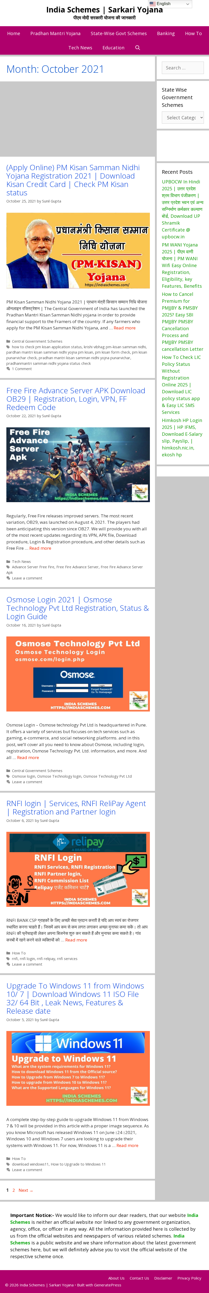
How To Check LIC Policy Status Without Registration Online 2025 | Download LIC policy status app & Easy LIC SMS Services (181, 384)
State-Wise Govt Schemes (119, 33)
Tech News (80, 48)
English (163, 4)
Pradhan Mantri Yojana (55, 33)
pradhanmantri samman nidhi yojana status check (48, 363)
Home (13, 33)
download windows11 (30, 1164)
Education (113, 48)
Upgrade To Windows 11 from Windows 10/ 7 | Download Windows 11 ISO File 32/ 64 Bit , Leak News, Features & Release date (75, 998)
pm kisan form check (112, 352)
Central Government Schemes (37, 341)
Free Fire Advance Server (77, 566)
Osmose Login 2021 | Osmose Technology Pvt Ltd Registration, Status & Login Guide (77, 607)
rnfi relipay (46, 958)
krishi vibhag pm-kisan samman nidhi (115, 346)
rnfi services (67, 958)
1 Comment (22, 368)
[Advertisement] (77, 119)
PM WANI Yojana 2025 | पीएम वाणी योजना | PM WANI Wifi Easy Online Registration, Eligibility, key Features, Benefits (182, 265)
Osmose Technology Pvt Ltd (107, 776)
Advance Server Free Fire (33, 566)
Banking (166, 33)
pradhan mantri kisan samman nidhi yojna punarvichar (84, 357)
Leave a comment (27, 578)
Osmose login (23, 776)
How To (193, 33)
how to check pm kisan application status (47, 346)
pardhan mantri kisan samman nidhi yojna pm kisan (49, 352)
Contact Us (139, 1278)
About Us (116, 1278)
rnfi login (27, 958)
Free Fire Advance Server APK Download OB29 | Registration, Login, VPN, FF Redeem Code (75, 398)
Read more (125, 328)
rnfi (15, 958)
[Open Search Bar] (137, 47)
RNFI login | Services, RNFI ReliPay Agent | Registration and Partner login (76, 807)
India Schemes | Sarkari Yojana (104, 9)
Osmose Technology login (59, 776)
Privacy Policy (189, 1278)
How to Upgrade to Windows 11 (78, 1164)
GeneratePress (107, 1284)
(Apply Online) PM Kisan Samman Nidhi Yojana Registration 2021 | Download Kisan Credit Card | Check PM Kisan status (73, 180)
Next (26, 1190)
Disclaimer (163, 1278)
